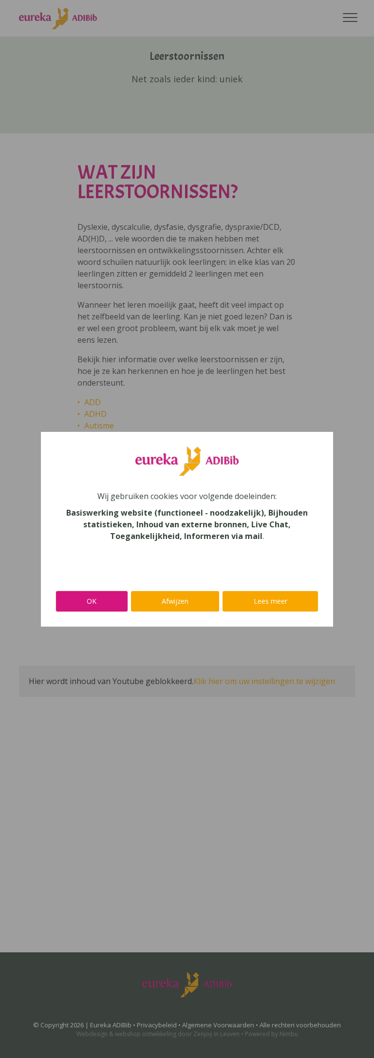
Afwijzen (175, 601)
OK (91, 601)
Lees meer (270, 601)
